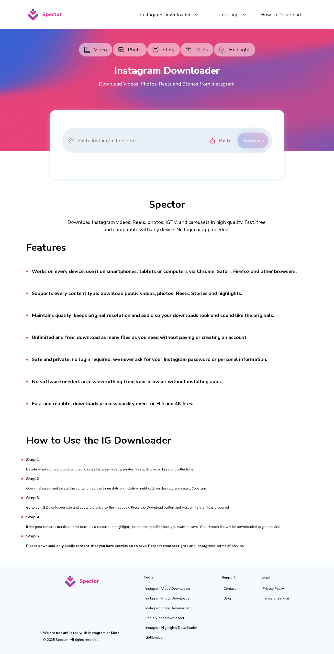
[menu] (185, 14)
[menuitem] (169, 15)
